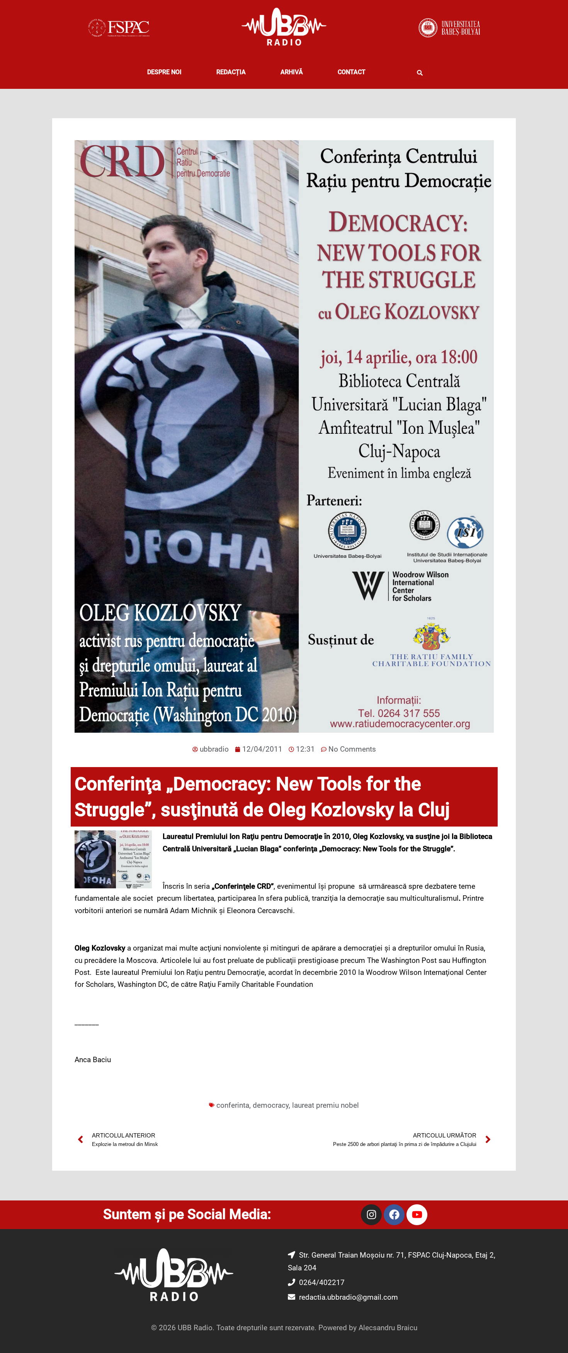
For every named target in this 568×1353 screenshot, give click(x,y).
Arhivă (292, 72)
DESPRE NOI (164, 72)
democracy (271, 1105)
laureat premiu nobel (325, 1105)
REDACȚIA (231, 72)
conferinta (232, 1105)
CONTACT (352, 72)
